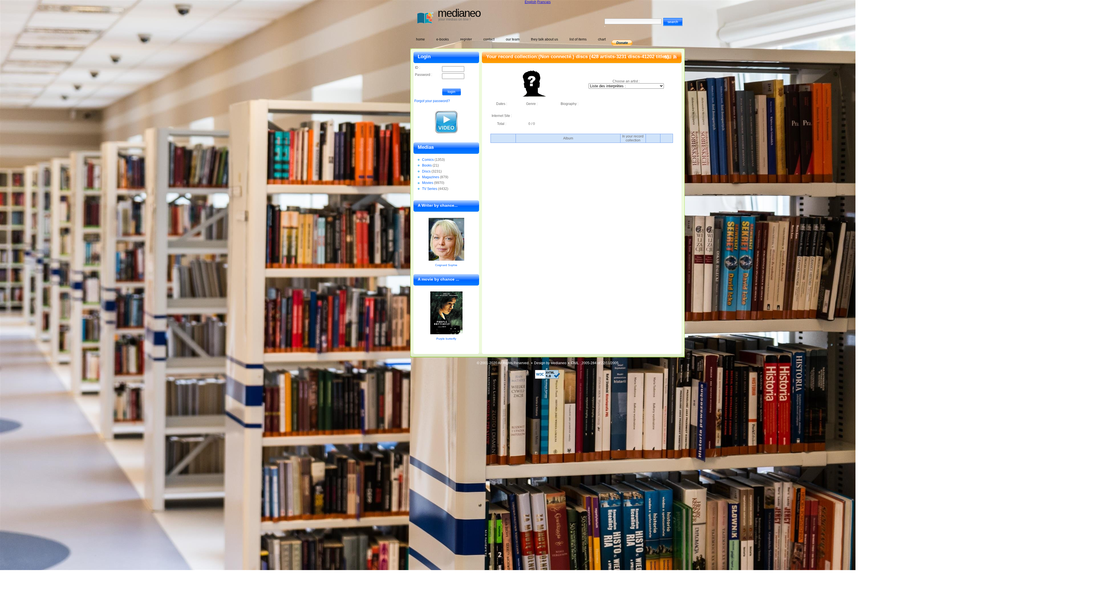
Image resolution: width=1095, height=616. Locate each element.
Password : (423, 75)
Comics (428, 160)
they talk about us (544, 39)
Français (544, 2)
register (466, 39)
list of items (578, 39)
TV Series (429, 189)
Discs (426, 171)
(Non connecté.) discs (563, 56)
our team (513, 39)
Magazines (430, 177)
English (530, 2)
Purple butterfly (446, 338)
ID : (417, 68)
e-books (442, 39)
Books (427, 165)
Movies (427, 183)
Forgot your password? (432, 101)
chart (602, 39)
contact (488, 39)
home (420, 39)
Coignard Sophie (446, 265)
